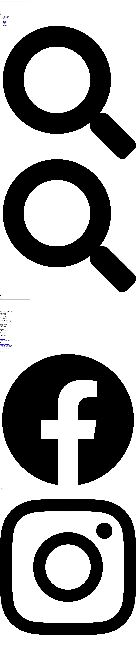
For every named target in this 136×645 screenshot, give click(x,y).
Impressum (2, 339)
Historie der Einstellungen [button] (6, 345)
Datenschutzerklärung (5, 340)
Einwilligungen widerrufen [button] (6, 346)
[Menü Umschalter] (0, 13)
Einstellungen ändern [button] (4, 344)
